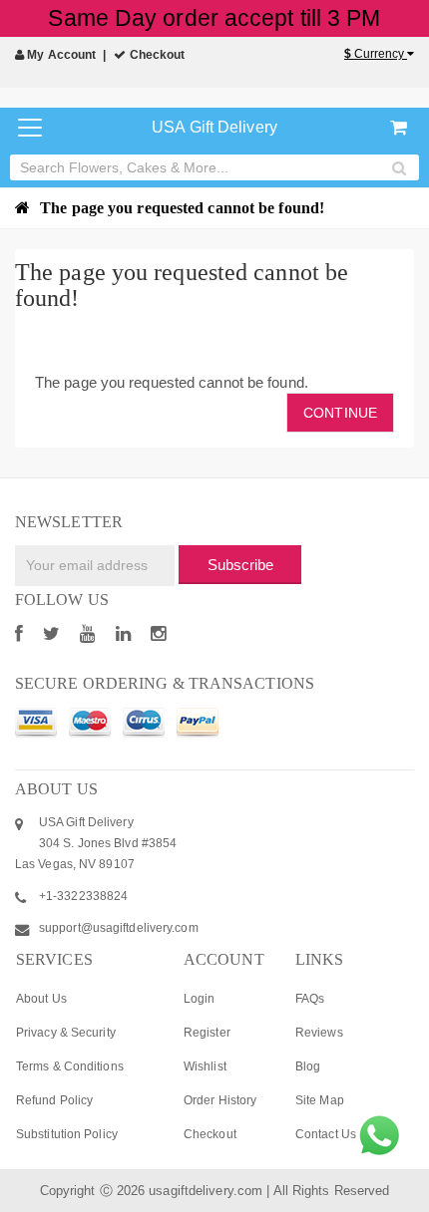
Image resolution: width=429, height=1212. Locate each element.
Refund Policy (54, 1100)
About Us (41, 999)
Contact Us (325, 1134)
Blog (307, 1066)
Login (199, 999)
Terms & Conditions (70, 1066)
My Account (60, 55)
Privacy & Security (66, 1033)
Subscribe (240, 564)
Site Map (319, 1100)
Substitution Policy (67, 1134)
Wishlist (205, 1066)
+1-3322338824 (83, 896)
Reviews (319, 1033)
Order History (220, 1100)
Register (207, 1033)
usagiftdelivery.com (205, 1190)
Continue (340, 413)
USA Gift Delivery (214, 127)
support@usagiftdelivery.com (119, 928)
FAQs (309, 999)
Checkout (156, 55)
